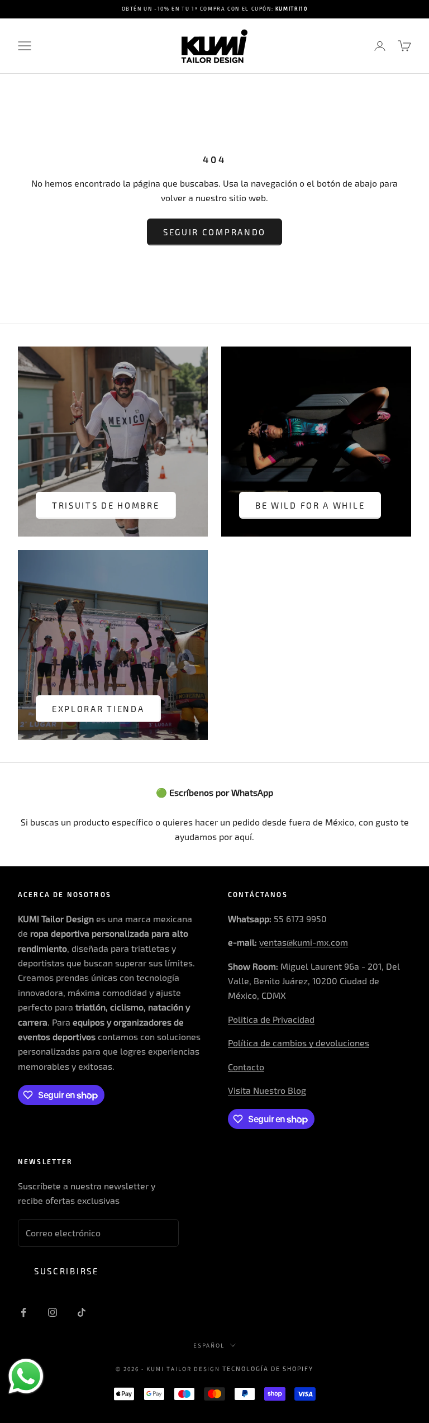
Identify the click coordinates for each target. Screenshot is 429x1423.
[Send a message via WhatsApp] (26, 1376)
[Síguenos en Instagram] (52, 1312)
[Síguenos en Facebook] (23, 1312)
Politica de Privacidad (271, 1019)
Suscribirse (66, 1271)
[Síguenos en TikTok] (81, 1312)
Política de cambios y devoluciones (298, 1042)
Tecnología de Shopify (267, 1368)
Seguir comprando (214, 232)
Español (209, 1345)
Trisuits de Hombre (106, 505)
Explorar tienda (98, 709)
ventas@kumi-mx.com (303, 942)
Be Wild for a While (310, 505)
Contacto (246, 1066)
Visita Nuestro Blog (267, 1090)
